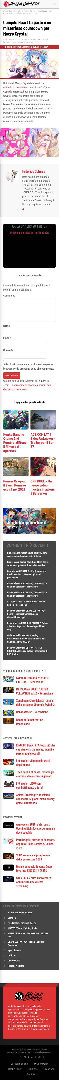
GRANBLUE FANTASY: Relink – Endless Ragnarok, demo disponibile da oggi (26, 614)
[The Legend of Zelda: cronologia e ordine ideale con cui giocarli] (8, 775)
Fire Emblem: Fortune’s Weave (22, 923)
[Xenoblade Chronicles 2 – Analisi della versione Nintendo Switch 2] (8, 703)
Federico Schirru (12, 39)
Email (6, 338)
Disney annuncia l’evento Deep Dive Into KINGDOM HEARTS (34, 868)
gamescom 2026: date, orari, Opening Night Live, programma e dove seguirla (35, 828)
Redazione (49, 1069)
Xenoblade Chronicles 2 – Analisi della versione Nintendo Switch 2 (35, 703)
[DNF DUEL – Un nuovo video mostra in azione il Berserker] (43, 475)
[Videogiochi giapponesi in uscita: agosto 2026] (29, 532)
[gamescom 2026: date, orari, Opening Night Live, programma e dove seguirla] (8, 827)
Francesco (12, 562)
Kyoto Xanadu (14, 950)
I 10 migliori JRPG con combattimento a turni (29, 785)
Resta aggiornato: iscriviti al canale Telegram (27, 47)
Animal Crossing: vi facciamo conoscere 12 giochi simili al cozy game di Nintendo (35, 799)
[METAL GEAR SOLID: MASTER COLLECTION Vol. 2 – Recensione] (8, 692)
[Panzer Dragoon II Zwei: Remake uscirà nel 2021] (16, 475)
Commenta (9, 295)
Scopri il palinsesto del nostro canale (29, 232)
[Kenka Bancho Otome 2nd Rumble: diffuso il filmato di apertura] (16, 428)
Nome (6, 325)
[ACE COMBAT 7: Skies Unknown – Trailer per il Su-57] (43, 428)
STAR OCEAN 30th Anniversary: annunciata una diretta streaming (34, 882)
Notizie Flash (22, 11)
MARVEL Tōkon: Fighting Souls (22, 928)
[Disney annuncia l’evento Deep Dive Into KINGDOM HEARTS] (8, 869)
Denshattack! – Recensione (32, 712)
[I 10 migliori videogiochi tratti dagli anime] (8, 763)
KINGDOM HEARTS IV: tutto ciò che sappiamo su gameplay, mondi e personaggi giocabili (35, 749)
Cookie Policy (15, 1069)
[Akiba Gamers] (21, 6)
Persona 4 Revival (16, 966)
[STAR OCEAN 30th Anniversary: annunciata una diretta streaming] (8, 881)
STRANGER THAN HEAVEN (20, 912)
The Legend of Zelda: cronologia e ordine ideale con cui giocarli (35, 774)
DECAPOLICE (14, 960)
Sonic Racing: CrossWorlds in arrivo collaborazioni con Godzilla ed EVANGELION (26, 638)
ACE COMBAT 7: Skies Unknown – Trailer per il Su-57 (42, 440)
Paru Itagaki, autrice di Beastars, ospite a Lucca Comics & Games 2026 (35, 844)
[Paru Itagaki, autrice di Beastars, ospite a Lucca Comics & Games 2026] (8, 842)
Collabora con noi (19, 1063)
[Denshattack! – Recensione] (8, 715)
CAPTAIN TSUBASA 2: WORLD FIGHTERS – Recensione (32, 680)
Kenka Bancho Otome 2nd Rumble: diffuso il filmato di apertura (15, 442)
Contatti (31, 1074)
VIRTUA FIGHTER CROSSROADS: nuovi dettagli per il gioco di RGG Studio (27, 651)
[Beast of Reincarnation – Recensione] (8, 722)
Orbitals (11, 955)
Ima (9, 583)
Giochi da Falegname (14, 42)
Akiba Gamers (9, 11)
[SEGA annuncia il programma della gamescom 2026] (8, 858)
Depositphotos (41, 1050)
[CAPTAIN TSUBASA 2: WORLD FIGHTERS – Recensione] (8, 681)
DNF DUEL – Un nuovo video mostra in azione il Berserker (42, 487)
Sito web (8, 350)
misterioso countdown (15, 87)
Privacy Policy (41, 1063)
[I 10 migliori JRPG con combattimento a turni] (8, 786)
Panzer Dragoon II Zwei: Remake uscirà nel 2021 (14, 485)
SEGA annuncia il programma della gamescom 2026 (33, 857)
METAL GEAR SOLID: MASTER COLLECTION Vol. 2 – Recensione (34, 691)
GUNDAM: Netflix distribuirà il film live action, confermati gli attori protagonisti (26, 574)
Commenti (45, 39)
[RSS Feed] (21, 1057)
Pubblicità (33, 1069)
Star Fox (12, 917)
